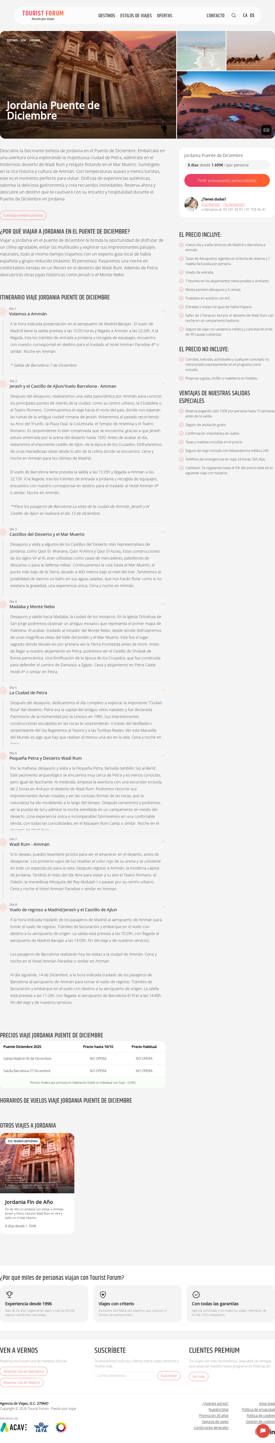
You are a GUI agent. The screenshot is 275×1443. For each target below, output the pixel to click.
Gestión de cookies (260, 1421)
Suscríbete (169, 1375)
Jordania (34, 40)
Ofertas (164, 16)
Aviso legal (267, 1403)
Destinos (106, 16)
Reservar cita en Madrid (21, 1382)
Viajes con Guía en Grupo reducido (31, 1185)
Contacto (216, 16)
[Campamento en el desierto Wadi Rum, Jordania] (226, 105)
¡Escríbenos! (211, 204)
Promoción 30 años (213, 1415)
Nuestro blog (218, 1409)
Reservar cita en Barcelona (23, 1371)
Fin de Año (15, 1178)
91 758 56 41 (256, 209)
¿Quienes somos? (215, 1403)
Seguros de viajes (215, 1421)
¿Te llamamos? (234, 204)
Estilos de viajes (136, 16)
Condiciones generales (211, 1427)
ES (252, 15)
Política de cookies (261, 1415)
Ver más (198, 1376)
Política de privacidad (258, 1409)
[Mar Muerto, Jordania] (201, 50)
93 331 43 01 (233, 209)
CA (245, 15)
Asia (23, 40)
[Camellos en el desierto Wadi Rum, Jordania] (250, 50)
